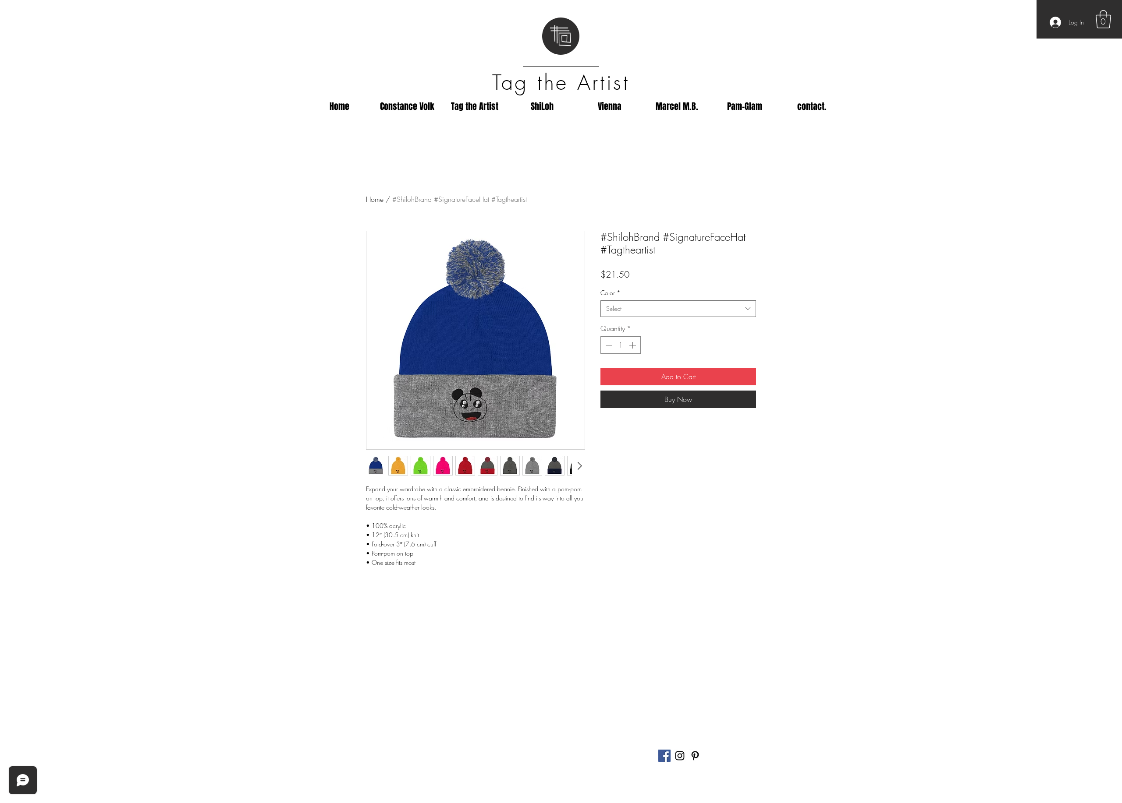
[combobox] (678, 308)
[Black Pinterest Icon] (695, 756)
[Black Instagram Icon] (680, 756)
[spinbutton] (620, 345)
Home (374, 199)
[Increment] (633, 345)
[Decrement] (608, 345)
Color (610, 293)
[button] (1103, 19)
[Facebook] (664, 756)
